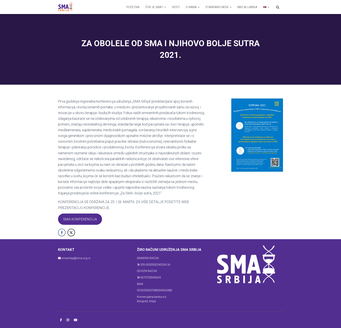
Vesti (176, 7)
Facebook (61, 320)
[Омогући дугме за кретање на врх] (333, 320)
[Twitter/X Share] (71, 232)
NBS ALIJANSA (247, 7)
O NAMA (192, 7)
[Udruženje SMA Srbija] (65, 7)
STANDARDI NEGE (217, 7)
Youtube (75, 320)
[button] (165, 7)
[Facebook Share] (62, 232)
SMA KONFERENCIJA (80, 219)
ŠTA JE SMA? (154, 7)
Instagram (68, 320)
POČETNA (133, 7)
